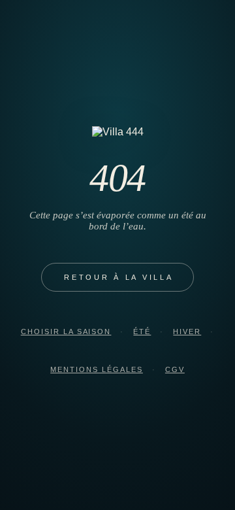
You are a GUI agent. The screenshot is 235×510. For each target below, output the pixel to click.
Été (142, 331)
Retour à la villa (119, 277)
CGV (175, 369)
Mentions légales (96, 369)
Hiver (187, 331)
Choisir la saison (66, 331)
